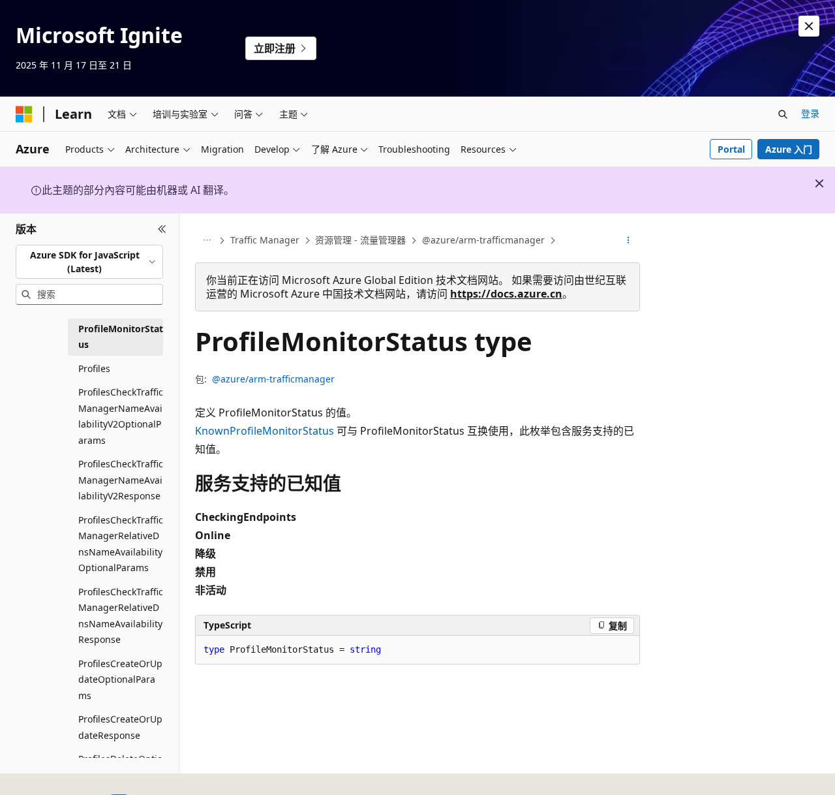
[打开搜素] (783, 114)
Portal (731, 149)
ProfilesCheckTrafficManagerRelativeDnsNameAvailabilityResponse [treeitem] (120, 615)
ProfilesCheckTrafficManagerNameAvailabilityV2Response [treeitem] (120, 480)
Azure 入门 (788, 149)
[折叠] (162, 229)
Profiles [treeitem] (94, 368)
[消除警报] (808, 26)
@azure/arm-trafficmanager (483, 240)
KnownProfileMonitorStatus (264, 431)
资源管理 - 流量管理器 (360, 240)
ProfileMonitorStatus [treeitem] (120, 336)
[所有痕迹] (206, 240)
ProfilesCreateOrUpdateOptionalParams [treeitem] (120, 679)
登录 (810, 113)
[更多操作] (628, 240)
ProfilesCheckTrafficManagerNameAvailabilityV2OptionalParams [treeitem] (120, 416)
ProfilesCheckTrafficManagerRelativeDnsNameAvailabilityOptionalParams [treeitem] (120, 544)
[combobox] (89, 261)
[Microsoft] (24, 114)
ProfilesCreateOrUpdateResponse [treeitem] (120, 727)
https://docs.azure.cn (506, 294)
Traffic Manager (264, 240)
